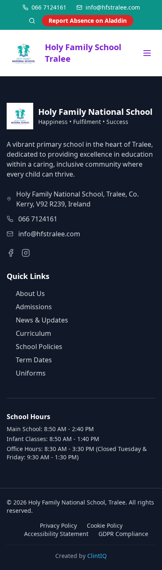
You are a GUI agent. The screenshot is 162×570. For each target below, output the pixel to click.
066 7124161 (37, 218)
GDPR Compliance (123, 534)
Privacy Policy (58, 525)
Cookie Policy (105, 525)
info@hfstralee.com (49, 233)
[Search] (32, 20)
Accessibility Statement (56, 534)
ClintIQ (97, 556)
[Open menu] (147, 53)
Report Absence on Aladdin (88, 20)
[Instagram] (26, 253)
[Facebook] (11, 253)
